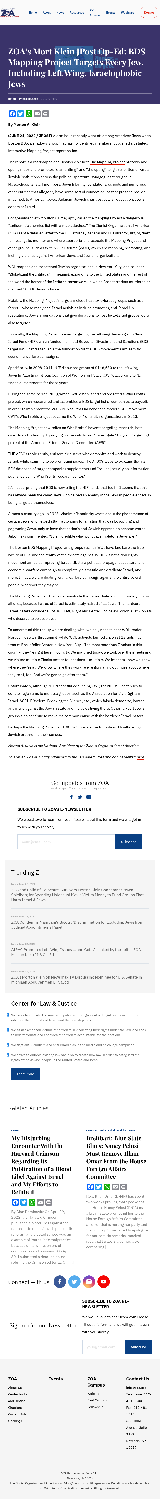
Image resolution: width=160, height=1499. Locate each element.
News (60, 12)
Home (33, 12)
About (47, 12)
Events (110, 12)
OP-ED (15, 1130)
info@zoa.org (136, 1387)
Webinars (127, 12)
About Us (15, 1387)
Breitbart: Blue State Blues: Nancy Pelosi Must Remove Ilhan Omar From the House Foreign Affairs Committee (116, 1157)
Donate (149, 12)
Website (93, 1393)
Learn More (25, 1074)
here (140, 757)
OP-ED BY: (110, 1130)
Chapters (15, 1407)
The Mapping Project (107, 161)
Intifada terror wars (70, 281)
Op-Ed (12, 98)
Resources (77, 12)
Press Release (28, 98)
